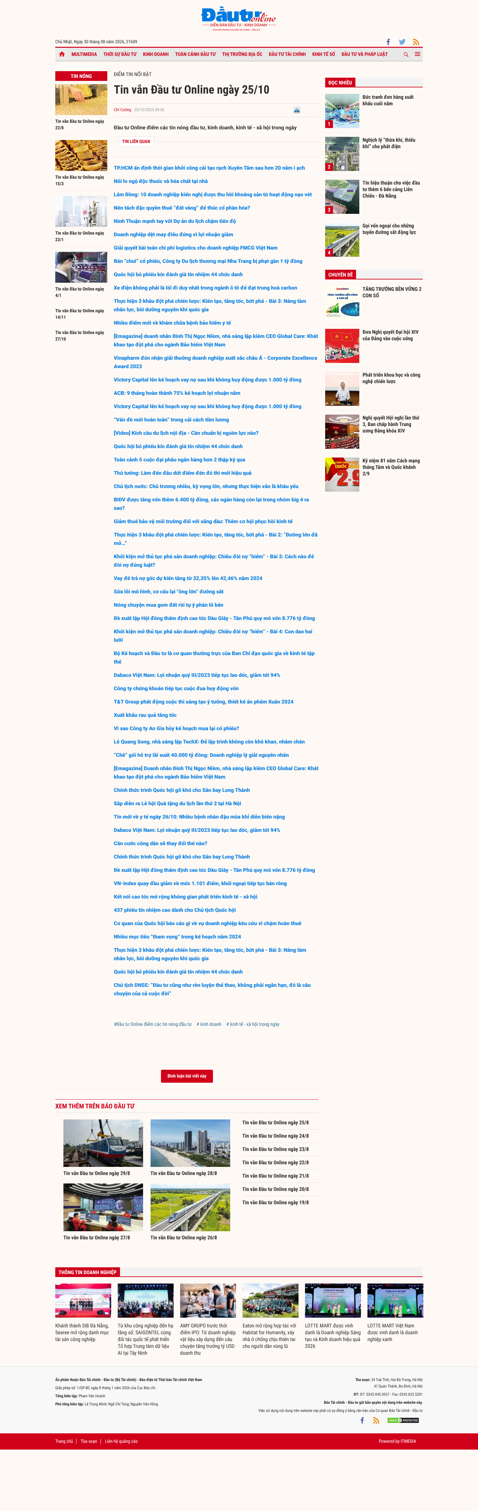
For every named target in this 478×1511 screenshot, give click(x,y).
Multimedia (84, 54)
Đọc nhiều (340, 83)
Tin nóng (81, 76)
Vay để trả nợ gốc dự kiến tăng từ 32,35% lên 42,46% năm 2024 (188, 578)
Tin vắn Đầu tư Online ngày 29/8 (96, 1173)
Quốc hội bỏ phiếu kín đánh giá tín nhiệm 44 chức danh (178, 274)
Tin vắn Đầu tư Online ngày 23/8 (275, 1149)
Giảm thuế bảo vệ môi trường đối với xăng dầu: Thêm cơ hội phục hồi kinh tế (203, 521)
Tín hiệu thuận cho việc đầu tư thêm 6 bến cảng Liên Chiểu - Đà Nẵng (391, 189)
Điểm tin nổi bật (133, 74)
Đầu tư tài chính (287, 54)
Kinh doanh (156, 54)
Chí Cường (123, 110)
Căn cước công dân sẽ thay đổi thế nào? (161, 843)
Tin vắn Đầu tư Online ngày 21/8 (275, 1176)
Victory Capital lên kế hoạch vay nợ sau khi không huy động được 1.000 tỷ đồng (207, 380)
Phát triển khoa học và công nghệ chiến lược (391, 378)
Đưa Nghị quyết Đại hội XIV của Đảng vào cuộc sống (390, 335)
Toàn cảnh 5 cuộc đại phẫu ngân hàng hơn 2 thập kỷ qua (179, 460)
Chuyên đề (340, 275)
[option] (83, 1313)
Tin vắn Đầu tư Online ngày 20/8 (275, 1189)
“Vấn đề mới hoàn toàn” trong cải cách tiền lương (171, 420)
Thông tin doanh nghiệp (88, 1272)
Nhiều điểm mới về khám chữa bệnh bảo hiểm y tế (172, 323)
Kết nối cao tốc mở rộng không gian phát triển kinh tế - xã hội (185, 897)
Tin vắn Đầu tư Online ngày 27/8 (96, 1237)
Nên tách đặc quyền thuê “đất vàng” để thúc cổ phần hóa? (182, 208)
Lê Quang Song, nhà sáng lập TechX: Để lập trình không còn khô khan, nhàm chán (209, 742)
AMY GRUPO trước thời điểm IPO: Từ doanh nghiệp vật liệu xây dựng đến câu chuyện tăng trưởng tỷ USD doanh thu (208, 1339)
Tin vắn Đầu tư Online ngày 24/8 (275, 1136)
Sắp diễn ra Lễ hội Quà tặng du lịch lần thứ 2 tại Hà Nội (177, 803)
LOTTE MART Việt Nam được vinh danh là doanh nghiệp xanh (392, 1332)
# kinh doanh (209, 1024)
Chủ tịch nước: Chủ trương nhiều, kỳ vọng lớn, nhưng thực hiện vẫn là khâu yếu (206, 486)
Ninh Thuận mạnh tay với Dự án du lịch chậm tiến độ (175, 221)
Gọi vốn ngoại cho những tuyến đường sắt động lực (389, 229)
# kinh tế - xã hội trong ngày (252, 1024)
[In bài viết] (297, 110)
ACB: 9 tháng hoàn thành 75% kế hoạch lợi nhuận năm (178, 393)
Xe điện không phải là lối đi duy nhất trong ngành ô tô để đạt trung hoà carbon (205, 288)
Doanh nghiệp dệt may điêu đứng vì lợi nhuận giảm (173, 234)
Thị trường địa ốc (242, 54)
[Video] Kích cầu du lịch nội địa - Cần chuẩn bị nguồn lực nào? (186, 433)
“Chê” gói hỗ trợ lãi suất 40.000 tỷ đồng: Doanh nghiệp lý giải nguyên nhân (201, 755)
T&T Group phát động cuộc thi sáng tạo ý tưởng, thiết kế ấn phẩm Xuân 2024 (204, 702)
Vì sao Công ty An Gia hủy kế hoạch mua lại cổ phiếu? (176, 728)
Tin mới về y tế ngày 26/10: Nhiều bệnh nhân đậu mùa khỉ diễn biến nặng (199, 817)
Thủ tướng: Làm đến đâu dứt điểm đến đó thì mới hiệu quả (182, 473)
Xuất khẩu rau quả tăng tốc (145, 715)
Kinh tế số (323, 54)
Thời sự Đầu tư (120, 54)
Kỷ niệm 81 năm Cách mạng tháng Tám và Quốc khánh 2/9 (391, 467)
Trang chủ (64, 1441)
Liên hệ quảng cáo (121, 1441)
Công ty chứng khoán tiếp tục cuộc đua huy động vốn (176, 688)
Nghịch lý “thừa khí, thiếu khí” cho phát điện (389, 143)
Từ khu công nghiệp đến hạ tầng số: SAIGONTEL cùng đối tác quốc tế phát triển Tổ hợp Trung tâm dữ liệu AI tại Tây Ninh (145, 1339)
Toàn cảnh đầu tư (195, 54)
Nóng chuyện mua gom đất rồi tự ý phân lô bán (168, 605)
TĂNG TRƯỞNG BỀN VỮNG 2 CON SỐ (392, 292)
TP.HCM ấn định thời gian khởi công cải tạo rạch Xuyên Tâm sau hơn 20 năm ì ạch (210, 168)
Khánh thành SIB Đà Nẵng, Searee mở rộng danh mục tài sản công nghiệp (82, 1332)
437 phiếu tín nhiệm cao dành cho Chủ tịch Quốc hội (175, 910)
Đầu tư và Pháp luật (364, 54)
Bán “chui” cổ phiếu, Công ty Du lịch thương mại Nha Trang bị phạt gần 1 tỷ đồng (208, 261)
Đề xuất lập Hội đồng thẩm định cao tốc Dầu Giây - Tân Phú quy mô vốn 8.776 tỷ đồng (214, 618)
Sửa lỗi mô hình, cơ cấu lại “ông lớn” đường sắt (169, 591)
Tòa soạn (89, 1441)
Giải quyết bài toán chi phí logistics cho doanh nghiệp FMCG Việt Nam (195, 248)
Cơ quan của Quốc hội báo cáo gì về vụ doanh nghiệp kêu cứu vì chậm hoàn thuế (207, 923)
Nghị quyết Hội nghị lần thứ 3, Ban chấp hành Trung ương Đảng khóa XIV (391, 424)
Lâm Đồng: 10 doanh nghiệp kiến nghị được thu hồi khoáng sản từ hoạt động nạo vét (213, 194)
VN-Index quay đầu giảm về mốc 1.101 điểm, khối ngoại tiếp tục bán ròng (200, 883)
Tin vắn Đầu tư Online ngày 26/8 (184, 1237)
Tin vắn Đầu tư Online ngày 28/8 (184, 1173)
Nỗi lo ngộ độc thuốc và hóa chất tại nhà (161, 181)
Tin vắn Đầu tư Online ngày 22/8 (275, 1162)
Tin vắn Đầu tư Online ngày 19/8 (275, 1202)
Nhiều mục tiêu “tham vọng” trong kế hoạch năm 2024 (177, 937)
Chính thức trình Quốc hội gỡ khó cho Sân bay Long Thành (182, 790)
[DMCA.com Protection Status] (403, 1420)
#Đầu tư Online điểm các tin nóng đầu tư (153, 1024)
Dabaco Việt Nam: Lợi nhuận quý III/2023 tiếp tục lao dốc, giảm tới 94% (197, 675)
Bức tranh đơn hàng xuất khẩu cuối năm (388, 100)
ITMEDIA (408, 1441)
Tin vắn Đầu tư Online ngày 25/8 (275, 1122)
